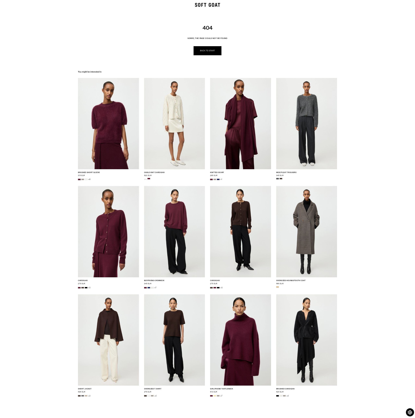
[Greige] (82, 179)
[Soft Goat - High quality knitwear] (207, 5)
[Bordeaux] (79, 179)
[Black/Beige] (277, 287)
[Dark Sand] (86, 395)
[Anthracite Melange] (277, 178)
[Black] (86, 287)
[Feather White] (86, 179)
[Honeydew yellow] (214, 395)
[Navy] (218, 179)
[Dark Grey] (82, 395)
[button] (410, 412)
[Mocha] (281, 178)
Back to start (207, 50)
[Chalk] (152, 287)
